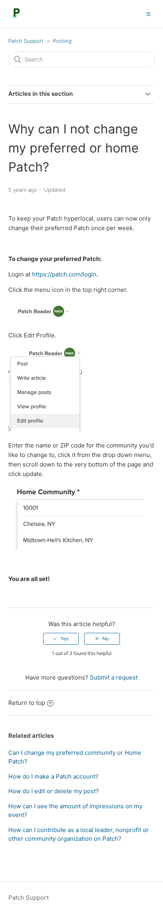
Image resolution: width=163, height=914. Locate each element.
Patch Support (26, 41)
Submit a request (114, 677)
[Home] (16, 18)
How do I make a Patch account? (53, 776)
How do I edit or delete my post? (53, 791)
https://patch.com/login (64, 274)
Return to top (26, 702)
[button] (148, 13)
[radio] (61, 639)
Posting (62, 41)
